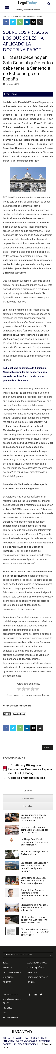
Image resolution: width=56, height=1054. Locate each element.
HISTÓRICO (7, 1008)
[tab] (28, 791)
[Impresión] (40, 22)
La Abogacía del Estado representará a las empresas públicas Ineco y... (34, 842)
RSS (4, 1012)
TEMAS (6, 963)
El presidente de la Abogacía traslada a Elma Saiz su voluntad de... (34, 908)
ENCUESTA (7, 967)
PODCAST (7, 982)
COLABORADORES (10, 994)
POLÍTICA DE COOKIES (26, 1041)
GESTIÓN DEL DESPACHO (37, 977)
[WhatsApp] (20, 22)
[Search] (50, 954)
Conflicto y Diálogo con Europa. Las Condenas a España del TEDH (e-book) (30, 769)
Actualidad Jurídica (17, 16)
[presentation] (28, 791)
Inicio (5, 16)
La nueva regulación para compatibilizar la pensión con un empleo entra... (34, 830)
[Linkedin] (27, 22)
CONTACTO (8, 1038)
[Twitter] (13, 22)
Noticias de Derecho (34, 16)
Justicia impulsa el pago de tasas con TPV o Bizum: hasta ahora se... (33, 818)
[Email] (33, 22)
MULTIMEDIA (8, 977)
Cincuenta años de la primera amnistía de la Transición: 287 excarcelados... (35, 932)
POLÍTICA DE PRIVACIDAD (26, 1044)
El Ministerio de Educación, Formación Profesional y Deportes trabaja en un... (33, 881)
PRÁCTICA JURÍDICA (35, 967)
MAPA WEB (8, 1041)
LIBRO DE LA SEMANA (12, 972)
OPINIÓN (31, 982)
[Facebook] (6, 22)
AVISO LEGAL (22, 1038)
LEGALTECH (32, 972)
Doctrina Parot (19, 714)
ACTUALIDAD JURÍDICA (37, 963)
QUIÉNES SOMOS (39, 1038)
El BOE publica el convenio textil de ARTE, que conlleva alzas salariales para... (34, 920)
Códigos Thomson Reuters (26, 778)
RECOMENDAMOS (10, 1017)
